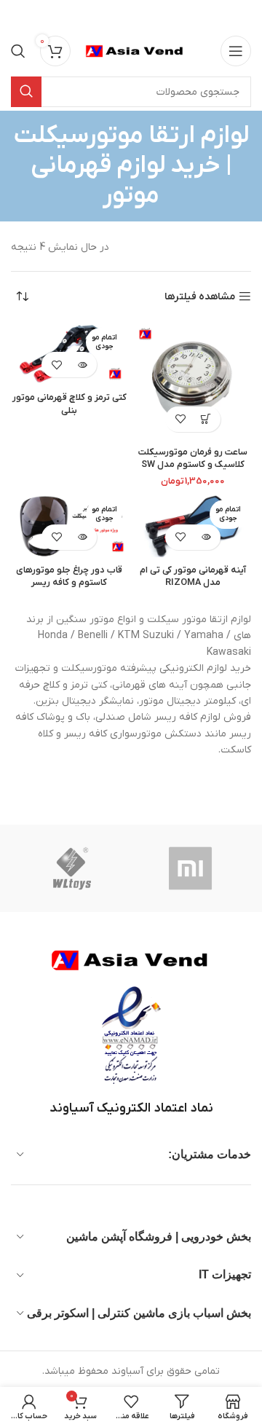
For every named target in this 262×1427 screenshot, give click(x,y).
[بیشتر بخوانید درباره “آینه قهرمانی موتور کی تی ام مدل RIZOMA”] (205, 537)
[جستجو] (18, 51)
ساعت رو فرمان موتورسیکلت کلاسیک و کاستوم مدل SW (192, 459)
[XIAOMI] (192, 868)
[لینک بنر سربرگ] (153, 14)
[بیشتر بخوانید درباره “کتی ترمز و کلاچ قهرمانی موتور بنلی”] (82, 364)
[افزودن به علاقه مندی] (180, 419)
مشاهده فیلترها (199, 297)
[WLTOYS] (72, 868)
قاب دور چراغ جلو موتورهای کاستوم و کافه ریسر (69, 577)
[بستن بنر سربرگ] (18, 14)
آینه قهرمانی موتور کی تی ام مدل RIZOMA (193, 577)
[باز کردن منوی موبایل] (235, 51)
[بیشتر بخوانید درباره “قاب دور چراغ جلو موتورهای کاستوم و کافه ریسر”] (82, 537)
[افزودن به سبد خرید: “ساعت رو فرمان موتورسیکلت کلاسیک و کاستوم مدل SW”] (205, 419)
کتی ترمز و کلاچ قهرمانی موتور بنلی (69, 404)
